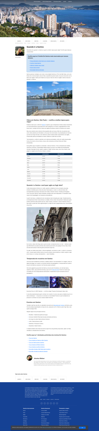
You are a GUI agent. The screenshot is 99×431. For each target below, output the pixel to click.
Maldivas (43, 416)
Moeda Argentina (62, 414)
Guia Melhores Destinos (26, 1)
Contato (70, 1)
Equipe (44, 399)
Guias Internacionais (47, 1)
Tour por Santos (33, 338)
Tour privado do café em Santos (37, 347)
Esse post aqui (55, 269)
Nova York (25, 425)
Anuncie (48, 399)
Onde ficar (36, 379)
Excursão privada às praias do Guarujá (38, 351)
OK (82, 427)
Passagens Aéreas (57, 1)
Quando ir (19, 379)
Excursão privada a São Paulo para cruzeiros (39, 349)
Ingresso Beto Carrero (63, 410)
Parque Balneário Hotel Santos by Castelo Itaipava (42, 61)
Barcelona (25, 418)
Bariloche (25, 422)
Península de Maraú (45, 422)
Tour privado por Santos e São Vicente (38, 340)
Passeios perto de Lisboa (64, 416)
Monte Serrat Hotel (34, 67)
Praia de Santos (54, 379)
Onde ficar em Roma (63, 420)
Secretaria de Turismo (59, 305)
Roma (24, 410)
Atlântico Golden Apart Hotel (37, 65)
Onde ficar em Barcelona (64, 422)
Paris (24, 412)
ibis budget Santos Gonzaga (37, 69)
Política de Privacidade (46, 427)
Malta (24, 414)
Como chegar (27, 379)
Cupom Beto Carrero (63, 412)
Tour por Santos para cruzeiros (36, 342)
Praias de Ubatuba (45, 425)
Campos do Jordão (45, 414)
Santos (96, 36)
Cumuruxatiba (44, 410)
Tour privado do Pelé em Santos (36, 344)
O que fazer (45, 379)
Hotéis (64, 1)
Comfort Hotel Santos (35, 63)
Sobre (41, 399)
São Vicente (62, 379)
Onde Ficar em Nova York (64, 425)
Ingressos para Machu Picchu (65, 418)
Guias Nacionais (37, 1)
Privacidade (57, 399)
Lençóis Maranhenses (45, 412)
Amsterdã (25, 416)
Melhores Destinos (62, 384)
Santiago (25, 420)
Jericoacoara (43, 420)
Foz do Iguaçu (44, 418)
